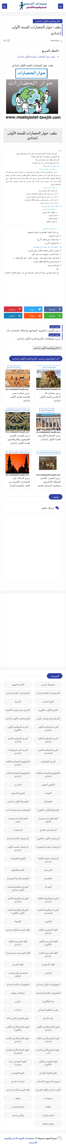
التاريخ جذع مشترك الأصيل (18, 709)
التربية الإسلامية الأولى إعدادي (48, 728)
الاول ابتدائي (48, 701)
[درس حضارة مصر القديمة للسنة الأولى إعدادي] (17, 378)
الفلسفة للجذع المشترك (18, 878)
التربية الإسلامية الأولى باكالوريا (18, 728)
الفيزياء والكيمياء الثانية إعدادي (17, 900)
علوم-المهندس (18, 1072)
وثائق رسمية (18, 1115)
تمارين (18, 1001)
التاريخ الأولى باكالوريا (48, 709)
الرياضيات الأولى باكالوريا (48, 838)
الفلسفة (48, 878)
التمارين (18, 784)
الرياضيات (18, 829)
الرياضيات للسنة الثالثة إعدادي (48, 860)
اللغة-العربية (17, 964)
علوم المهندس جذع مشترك (18, 1063)
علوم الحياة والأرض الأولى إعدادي (48, 1028)
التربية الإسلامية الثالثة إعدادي (48, 740)
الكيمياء (17, 921)
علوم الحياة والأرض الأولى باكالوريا (18, 1028)
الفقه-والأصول (17, 869)
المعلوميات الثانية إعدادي (17, 984)
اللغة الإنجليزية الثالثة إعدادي (48, 931)
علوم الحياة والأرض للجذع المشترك (17, 1051)
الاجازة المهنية (18, 684)
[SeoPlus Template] (60, 1138)
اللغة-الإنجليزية (48, 964)
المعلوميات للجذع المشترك (48, 992)
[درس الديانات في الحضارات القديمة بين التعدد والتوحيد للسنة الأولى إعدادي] (17, 463)
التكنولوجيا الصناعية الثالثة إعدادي (18, 763)
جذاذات (17, 1009)
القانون (48, 921)
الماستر (48, 972)
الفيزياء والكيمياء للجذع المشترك (48, 911)
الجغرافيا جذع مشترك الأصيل (48, 820)
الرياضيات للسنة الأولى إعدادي (17, 848)
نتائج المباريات (17, 1106)
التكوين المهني (48, 784)
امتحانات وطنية (18, 992)
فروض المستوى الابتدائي (48, 1081)
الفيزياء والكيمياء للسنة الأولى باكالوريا (17, 911)
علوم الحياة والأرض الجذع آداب (48, 1051)
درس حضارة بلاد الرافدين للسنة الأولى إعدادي (50, 396)
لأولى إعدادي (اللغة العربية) (48, 1089)
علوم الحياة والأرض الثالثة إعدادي (48, 1040)
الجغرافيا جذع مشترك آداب (18, 809)
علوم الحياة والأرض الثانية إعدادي (17, 1040)
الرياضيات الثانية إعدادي (18, 838)
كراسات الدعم (18, 1081)
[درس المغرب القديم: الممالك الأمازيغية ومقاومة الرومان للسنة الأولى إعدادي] (48, 463)
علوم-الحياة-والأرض (48, 1072)
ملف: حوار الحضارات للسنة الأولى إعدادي (36, 56)
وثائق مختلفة (48, 1123)
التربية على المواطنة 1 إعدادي (18, 751)
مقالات (48, 1106)
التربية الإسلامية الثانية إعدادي (18, 740)
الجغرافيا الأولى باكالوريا (48, 809)
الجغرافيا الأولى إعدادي (17, 801)
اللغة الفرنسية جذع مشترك (17, 952)
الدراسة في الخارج (48, 829)
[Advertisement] (33, 630)
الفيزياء (48, 886)
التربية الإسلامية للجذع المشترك (48, 751)
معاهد (17, 1098)
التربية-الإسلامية (48, 761)
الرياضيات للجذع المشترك (48, 846)
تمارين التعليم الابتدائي (48, 1009)
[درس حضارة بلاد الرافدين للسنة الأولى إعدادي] (48, 378)
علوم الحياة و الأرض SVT (18, 1018)
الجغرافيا (48, 801)
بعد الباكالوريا (48, 1001)
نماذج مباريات (48, 1115)
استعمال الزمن (48, 684)
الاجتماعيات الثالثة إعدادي (48, 693)
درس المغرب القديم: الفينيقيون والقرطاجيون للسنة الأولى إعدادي (18, 439)
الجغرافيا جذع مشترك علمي (18, 820)
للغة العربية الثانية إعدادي (17, 1089)
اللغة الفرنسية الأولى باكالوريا (48, 943)
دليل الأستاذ (48, 1018)
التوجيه (48, 792)
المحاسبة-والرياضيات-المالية (18, 974)
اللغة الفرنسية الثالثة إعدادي (17, 943)
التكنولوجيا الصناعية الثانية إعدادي (18, 774)
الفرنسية (48, 869)
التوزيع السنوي (18, 792)
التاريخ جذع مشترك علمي (48, 718)
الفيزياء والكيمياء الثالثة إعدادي (48, 900)
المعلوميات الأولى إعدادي (48, 984)
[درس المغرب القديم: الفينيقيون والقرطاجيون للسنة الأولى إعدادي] (17, 420)
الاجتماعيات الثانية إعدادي (18, 693)
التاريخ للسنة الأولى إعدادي (47, 21)
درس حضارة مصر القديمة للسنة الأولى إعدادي (20, 396)
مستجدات (48, 1098)
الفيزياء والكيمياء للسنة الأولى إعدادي (17, 888)
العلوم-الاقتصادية (18, 858)
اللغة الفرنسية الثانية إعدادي (48, 954)
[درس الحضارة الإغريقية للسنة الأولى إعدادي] (48, 420)
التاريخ (18, 701)
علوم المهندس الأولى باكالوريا (48, 1063)
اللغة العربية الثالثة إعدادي (18, 929)
